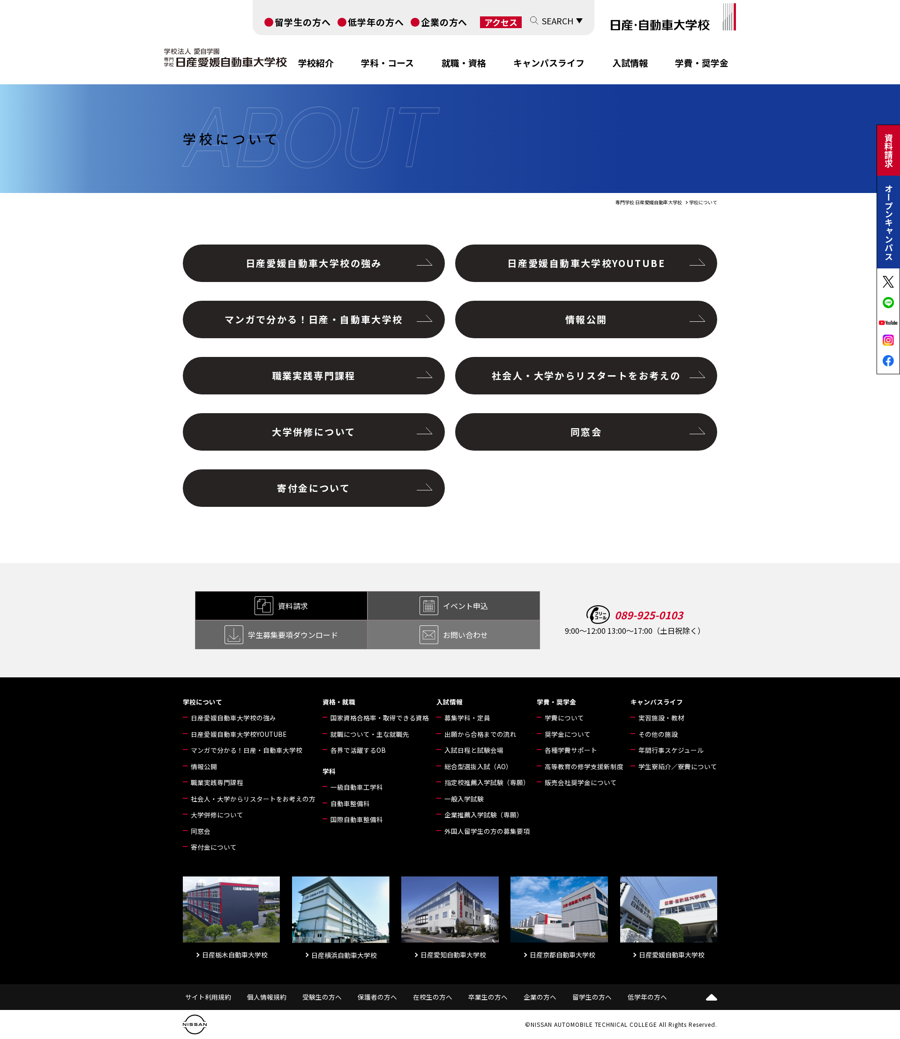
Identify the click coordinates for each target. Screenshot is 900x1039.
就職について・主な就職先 (369, 734)
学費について (564, 717)
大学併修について (313, 431)
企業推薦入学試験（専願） (483, 814)
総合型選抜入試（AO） (478, 766)
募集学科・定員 (467, 717)
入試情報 (630, 62)
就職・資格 (464, 62)
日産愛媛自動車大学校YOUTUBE (586, 263)
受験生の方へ (322, 997)
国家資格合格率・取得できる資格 (379, 717)
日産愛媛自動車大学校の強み (314, 263)
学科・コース (387, 62)
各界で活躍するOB (358, 750)
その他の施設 (658, 734)
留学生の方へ (303, 21)
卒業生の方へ (488, 997)
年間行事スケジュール (671, 750)
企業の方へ (444, 21)
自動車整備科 (350, 803)
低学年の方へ (376, 21)
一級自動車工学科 (356, 787)
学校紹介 (316, 62)
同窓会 (586, 431)
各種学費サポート (571, 750)
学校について (202, 701)
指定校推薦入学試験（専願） (487, 782)
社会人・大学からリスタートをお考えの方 (253, 798)
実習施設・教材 (661, 717)
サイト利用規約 (208, 997)
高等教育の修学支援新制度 (584, 766)
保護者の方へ (377, 997)
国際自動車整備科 (356, 819)
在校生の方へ (432, 997)
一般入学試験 (464, 798)
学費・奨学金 (701, 62)
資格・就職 (338, 701)
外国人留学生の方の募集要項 (487, 831)
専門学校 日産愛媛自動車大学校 (648, 202)
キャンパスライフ (549, 62)
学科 (329, 771)
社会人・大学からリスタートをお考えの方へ (586, 381)
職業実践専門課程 (314, 375)
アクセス (501, 22)
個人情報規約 (266, 997)
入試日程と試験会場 (473, 750)
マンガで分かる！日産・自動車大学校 (314, 319)
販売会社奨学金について (581, 782)
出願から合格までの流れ (480, 734)
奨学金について (568, 734)
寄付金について (313, 488)
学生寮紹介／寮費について (677, 766)
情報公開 (586, 319)
